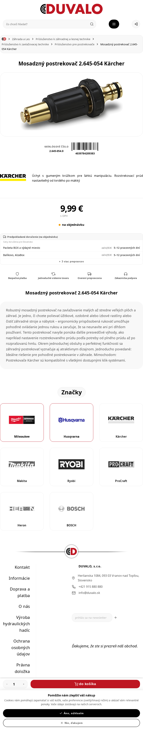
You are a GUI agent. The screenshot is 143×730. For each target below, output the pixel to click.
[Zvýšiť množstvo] (23, 684)
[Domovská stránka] (4, 39)
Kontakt (22, 567)
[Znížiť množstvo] (7, 684)
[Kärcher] (13, 177)
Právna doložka (22, 668)
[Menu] (114, 24)
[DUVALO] (71, 9)
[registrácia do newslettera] (115, 617)
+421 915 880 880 (91, 587)
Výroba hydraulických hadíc (16, 624)
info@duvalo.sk (89, 593)
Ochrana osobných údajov (20, 647)
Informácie (19, 578)
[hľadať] (91, 24)
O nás (24, 606)
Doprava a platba (20, 592)
